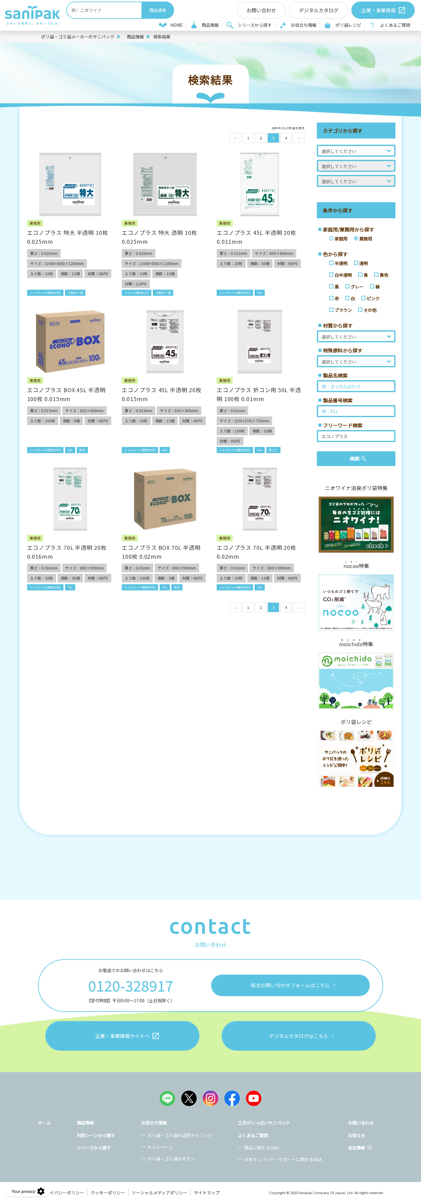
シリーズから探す (255, 25)
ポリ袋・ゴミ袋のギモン (171, 1159)
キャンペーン (160, 1147)
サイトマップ (207, 1192)
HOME (176, 25)
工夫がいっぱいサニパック (264, 1123)
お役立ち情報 (304, 25)
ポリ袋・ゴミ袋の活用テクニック (179, 1135)
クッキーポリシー (108, 1192)
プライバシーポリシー (62, 1192)
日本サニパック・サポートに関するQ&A (283, 1159)
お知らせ (356, 1135)
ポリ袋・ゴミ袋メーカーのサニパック (77, 37)
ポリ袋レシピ (348, 25)
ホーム (44, 1123)
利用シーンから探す (96, 1135)
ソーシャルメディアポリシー (159, 1192)
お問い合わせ (361, 1123)
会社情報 (356, 1148)
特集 (356, 565)
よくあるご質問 (395, 25)
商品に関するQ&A (261, 1148)
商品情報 (210, 25)
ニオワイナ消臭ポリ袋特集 (356, 488)
